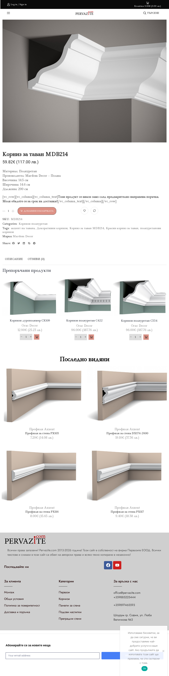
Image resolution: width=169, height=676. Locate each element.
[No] (163, 651)
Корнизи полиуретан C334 (139, 320)
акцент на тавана (23, 228)
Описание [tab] (14, 259)
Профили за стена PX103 (42, 433)
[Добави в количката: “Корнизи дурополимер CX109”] (37, 337)
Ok (144, 668)
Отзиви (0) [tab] (36, 259)
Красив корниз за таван (122, 228)
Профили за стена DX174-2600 (127, 433)
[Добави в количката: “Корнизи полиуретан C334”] (146, 337)
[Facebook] (108, 565)
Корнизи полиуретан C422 (84, 320)
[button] (13, 243)
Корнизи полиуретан (33, 223)
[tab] (13, 259)
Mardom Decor (23, 236)
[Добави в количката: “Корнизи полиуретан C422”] (91, 337)
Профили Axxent (41, 429)
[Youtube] (117, 565)
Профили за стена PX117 (127, 511)
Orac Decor (30, 326)
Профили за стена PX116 (42, 511)
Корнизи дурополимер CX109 (30, 320)
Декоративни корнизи (52, 228)
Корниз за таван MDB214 (86, 228)
